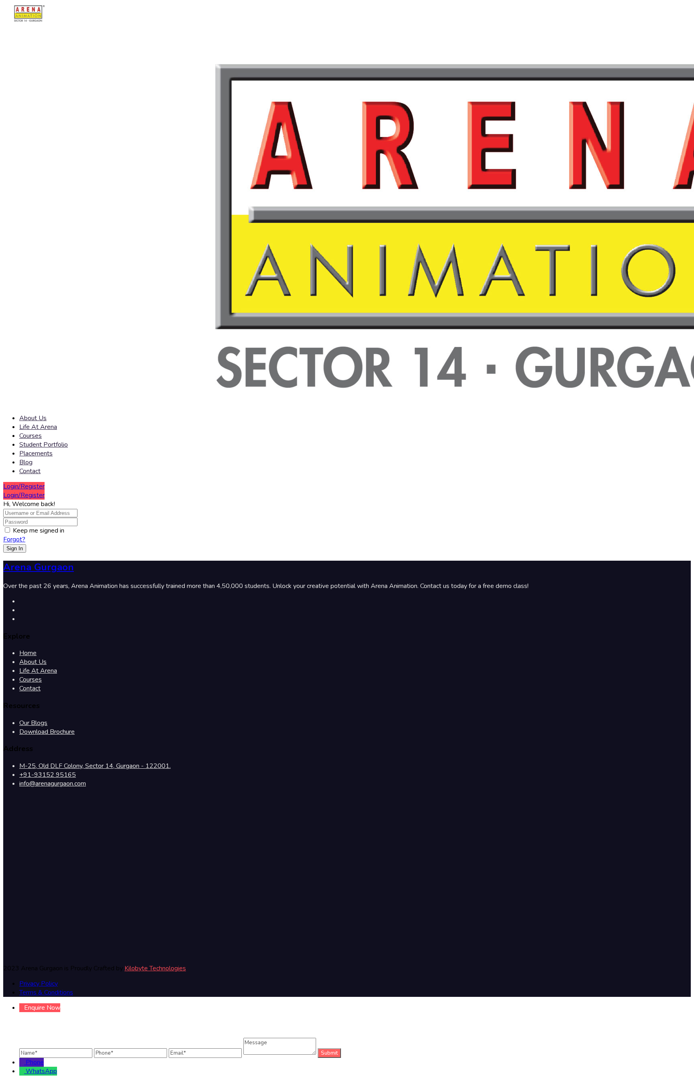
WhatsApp (41, 1071)
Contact (30, 471)
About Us (33, 418)
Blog (26, 462)
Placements (36, 453)
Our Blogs (33, 723)
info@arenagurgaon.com (52, 783)
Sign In (14, 548)
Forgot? (14, 539)
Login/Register (24, 486)
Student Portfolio (43, 444)
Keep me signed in (38, 530)
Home (28, 653)
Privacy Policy (38, 983)
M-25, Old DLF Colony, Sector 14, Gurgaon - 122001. (95, 765)
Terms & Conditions (46, 992)
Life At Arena (38, 427)
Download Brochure (47, 731)
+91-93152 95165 (47, 774)
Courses (30, 435)
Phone (35, 1062)
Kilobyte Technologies (155, 968)
